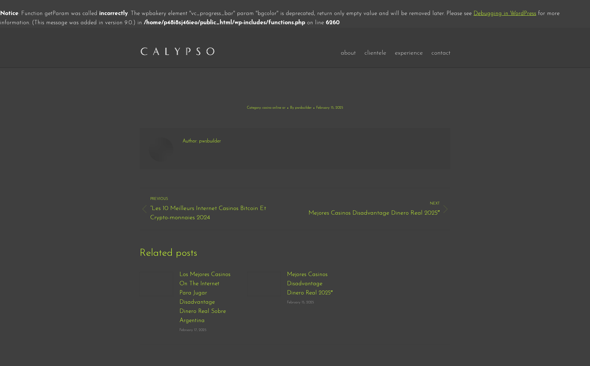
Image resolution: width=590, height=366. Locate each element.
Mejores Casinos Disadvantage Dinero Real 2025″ (310, 284)
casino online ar (273, 108)
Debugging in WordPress (505, 14)
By (301, 108)
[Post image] (156, 284)
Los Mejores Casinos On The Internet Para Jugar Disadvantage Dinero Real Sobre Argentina (204, 298)
